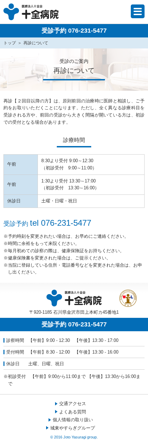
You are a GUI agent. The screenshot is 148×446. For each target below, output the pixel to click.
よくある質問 (72, 411)
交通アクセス (72, 403)
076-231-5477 (66, 222)
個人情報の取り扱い (73, 419)
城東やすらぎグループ (72, 428)
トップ (9, 43)
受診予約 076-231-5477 (74, 30)
